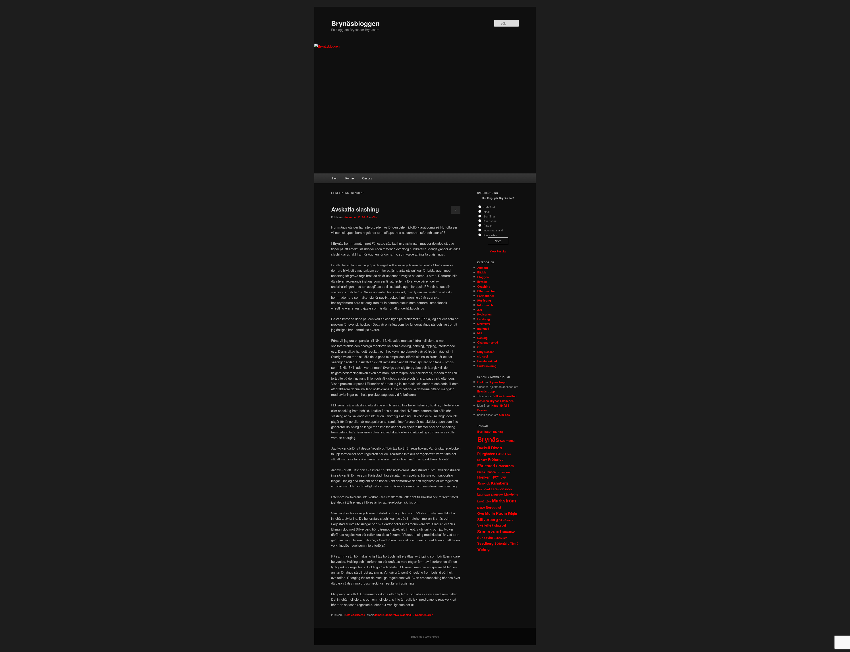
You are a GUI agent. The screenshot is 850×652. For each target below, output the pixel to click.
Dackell (483, 447)
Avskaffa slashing (355, 209)
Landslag (483, 319)
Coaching (483, 286)
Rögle (512, 513)
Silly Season (486, 352)
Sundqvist (485, 537)
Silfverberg (487, 519)
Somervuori (489, 532)
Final (486, 212)
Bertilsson (484, 431)
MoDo (481, 508)
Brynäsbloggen (355, 23)
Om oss (367, 178)
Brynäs (482, 281)
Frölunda (496, 459)
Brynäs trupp (497, 382)
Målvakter (483, 324)
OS (479, 347)
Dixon (496, 448)
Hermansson (504, 472)
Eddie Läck (503, 454)
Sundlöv (508, 531)
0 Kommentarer (455, 211)
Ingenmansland (493, 230)
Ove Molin (486, 513)
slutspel (482, 356)
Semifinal (489, 216)
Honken (484, 477)
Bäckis (481, 272)
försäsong (484, 300)
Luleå (481, 501)
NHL (480, 333)
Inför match (485, 305)
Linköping (511, 494)
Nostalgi (483, 338)
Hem (335, 178)
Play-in (487, 225)
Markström (504, 500)
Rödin (501, 513)
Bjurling (498, 432)
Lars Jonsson (501, 489)
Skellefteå (485, 525)
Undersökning (486, 366)
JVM (503, 477)
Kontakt (350, 178)
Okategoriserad (355, 615)
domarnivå (392, 615)
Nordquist (493, 507)
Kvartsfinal (490, 221)
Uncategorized (487, 361)
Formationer (485, 296)
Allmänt (482, 267)
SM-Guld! (489, 207)
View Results (498, 251)
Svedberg (485, 543)
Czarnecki (507, 441)
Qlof (374, 217)
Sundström (500, 538)
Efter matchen (486, 291)
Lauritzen (483, 494)
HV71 (495, 477)
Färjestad (486, 466)
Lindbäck (497, 494)
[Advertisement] (425, 140)
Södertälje (502, 543)
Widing (483, 549)
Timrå (514, 543)
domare (379, 615)
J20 (479, 310)
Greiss (481, 472)
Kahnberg (499, 483)
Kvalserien (490, 235)
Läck (488, 501)
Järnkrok (483, 483)
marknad (483, 328)
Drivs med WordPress (425, 637)
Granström (505, 465)
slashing (405, 615)
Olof (480, 382)
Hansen (491, 472)
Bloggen (483, 277)
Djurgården (486, 453)
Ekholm (482, 460)
